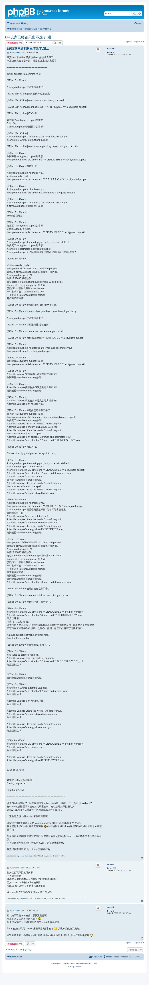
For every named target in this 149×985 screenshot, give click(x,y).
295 (114, 868)
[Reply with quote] (98, 49)
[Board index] (21, 12)
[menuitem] (24, 23)
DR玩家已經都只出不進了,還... (30, 37)
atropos (110, 864)
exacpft (110, 48)
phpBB (65, 963)
